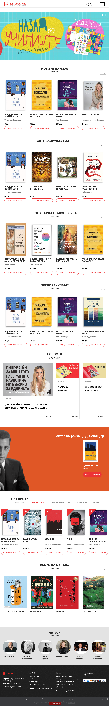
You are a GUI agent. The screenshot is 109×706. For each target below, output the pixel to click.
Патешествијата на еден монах (66, 260)
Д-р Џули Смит (36, 264)
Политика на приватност (65, 682)
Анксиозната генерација (37, 188)
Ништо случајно (91, 114)
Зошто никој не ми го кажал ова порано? (40, 261)
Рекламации (33, 682)
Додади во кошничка (15, 128)
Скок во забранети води (66, 115)
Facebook (90, 673)
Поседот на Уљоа (89, 611)
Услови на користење (64, 676)
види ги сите (55, 72)
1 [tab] (103, 15)
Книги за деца (81, 502)
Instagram (90, 676)
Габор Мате (87, 192)
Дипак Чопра (9, 264)
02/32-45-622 (15, 684)
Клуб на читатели (35, 679)
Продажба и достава (37, 684)
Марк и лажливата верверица (66, 188)
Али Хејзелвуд (62, 120)
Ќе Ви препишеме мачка (14, 611)
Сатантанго (61, 611)
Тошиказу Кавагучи (12, 120)
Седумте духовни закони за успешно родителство (14, 261)
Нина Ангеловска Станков (93, 120)
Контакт (59, 673)
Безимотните (35, 611)
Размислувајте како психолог (41, 115)
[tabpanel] (54, 36)
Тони (70, 539)
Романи (95, 502)
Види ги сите (19, 502)
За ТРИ (32, 673)
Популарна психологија (59, 502)
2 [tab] (106, 15)
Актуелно (8, 399)
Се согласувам (55, 704)
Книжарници (34, 676)
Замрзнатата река (30, 540)
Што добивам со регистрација (67, 679)
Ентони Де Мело (89, 337)
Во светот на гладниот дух (89, 188)
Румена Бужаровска (75, 545)
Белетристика (37, 502)
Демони (49, 539)
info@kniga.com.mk (15, 687)
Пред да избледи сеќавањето (13, 115)
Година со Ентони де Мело (93, 332)
